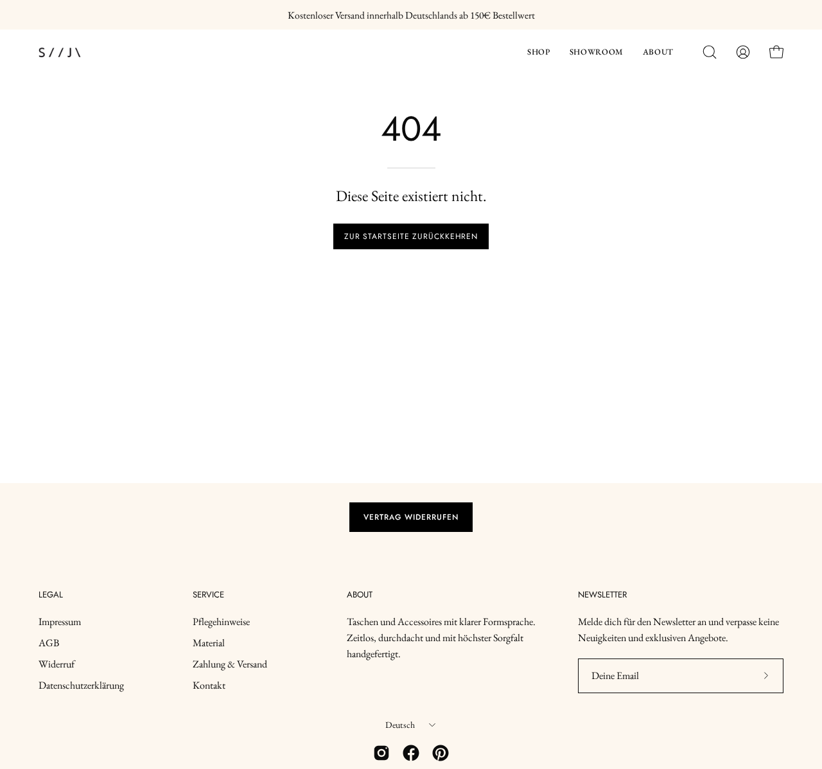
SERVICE (208, 595)
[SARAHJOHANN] (96, 52)
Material (209, 643)
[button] (539, 52)
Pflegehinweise (221, 621)
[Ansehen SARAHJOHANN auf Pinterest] (440, 753)
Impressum (60, 621)
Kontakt (209, 685)
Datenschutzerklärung (81, 685)
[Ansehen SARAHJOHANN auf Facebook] (411, 753)
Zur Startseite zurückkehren (411, 236)
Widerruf (56, 664)
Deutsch (400, 724)
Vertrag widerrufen (410, 517)
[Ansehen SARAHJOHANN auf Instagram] (381, 753)
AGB (49, 643)
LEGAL (51, 595)
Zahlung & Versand (230, 664)
